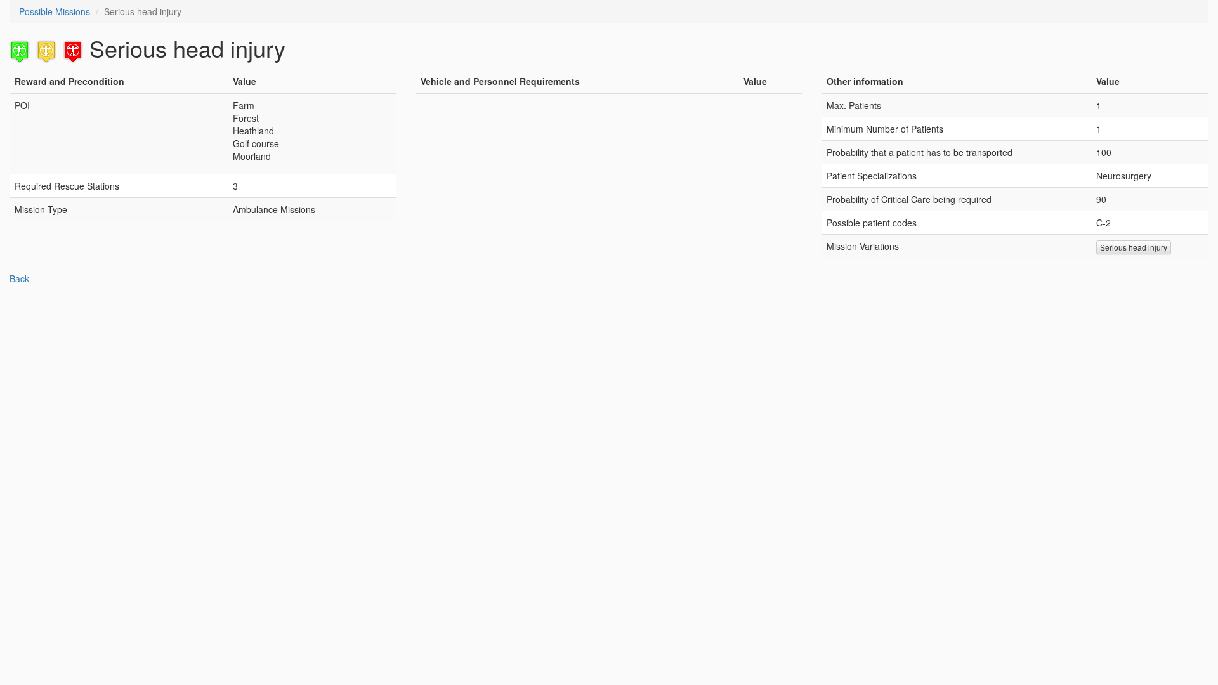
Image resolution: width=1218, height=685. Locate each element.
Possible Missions (54, 11)
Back (19, 278)
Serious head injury (1133, 247)
